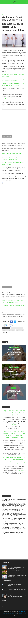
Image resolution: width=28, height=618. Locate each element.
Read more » (14, 424)
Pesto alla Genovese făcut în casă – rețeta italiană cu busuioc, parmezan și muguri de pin (14, 372)
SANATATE (16, 347)
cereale (4, 330)
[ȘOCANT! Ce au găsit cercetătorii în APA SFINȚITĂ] (4, 586)
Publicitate (4, 606)
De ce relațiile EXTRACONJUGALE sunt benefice (13, 310)
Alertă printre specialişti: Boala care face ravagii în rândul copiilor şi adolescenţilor (13, 79)
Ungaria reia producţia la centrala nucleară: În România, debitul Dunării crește (14, 413)
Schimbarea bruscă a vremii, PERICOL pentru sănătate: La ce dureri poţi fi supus (12, 301)
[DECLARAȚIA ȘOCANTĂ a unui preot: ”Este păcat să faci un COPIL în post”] (4, 591)
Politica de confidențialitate (11, 613)
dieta (9, 330)
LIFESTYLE (4, 14)
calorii (21, 328)
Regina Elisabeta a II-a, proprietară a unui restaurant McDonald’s (11, 154)
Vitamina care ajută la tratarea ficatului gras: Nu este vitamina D (14, 391)
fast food (18, 330)
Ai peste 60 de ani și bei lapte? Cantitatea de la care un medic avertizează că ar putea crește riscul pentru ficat (14, 353)
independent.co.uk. (7, 98)
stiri (22, 330)
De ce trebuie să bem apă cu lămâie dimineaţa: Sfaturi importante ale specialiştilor (13, 158)
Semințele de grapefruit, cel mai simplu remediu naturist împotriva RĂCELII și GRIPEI (13, 84)
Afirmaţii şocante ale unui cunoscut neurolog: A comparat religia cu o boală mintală (17, 595)
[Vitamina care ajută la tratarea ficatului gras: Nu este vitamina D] (4, 576)
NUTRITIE (10, 347)
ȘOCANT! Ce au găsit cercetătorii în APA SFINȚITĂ (15, 585)
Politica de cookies (22, 613)
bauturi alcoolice (14, 328)
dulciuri (13, 330)
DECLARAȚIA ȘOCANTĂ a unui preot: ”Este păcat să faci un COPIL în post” (17, 590)
